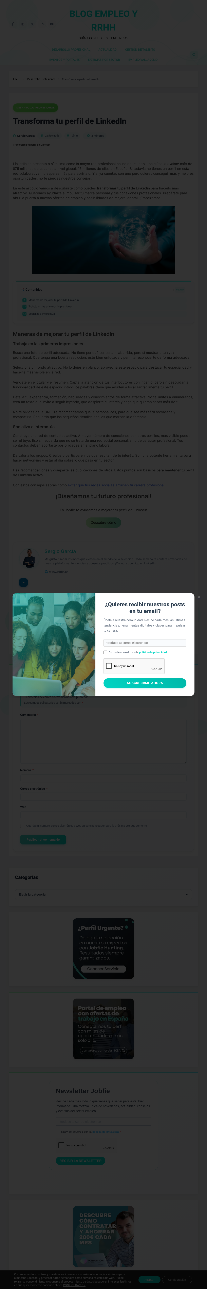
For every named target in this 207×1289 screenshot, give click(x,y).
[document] (103, 644)
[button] (199, 596)
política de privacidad (153, 652)
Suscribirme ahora (145, 683)
